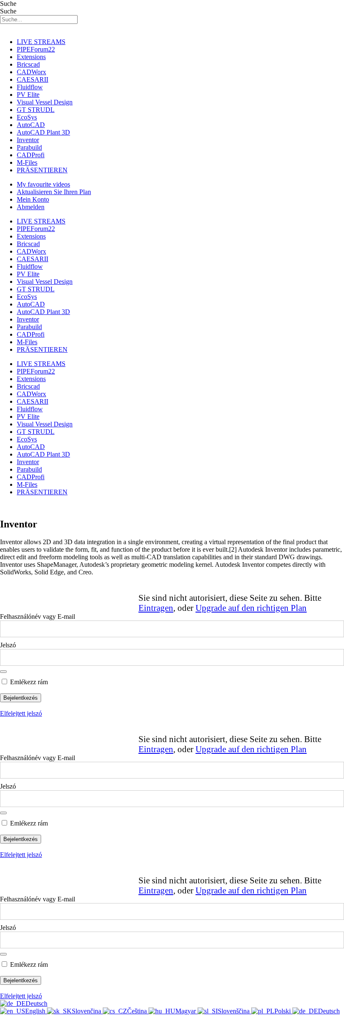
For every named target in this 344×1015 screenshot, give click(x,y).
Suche (8, 3)
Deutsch (36, 1003)
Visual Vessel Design (45, 102)
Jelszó (8, 645)
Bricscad (28, 64)
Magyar (186, 1011)
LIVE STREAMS (41, 41)
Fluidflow (30, 87)
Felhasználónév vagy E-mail (37, 616)
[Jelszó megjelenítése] (3, 671)
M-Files (27, 162)
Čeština (138, 1011)
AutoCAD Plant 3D (43, 132)
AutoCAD (31, 124)
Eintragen (155, 608)
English (36, 1011)
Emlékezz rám (28, 681)
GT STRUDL (36, 109)
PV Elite (28, 94)
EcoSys (27, 117)
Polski (283, 1011)
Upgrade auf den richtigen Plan (251, 608)
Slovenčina (87, 1011)
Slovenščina (234, 1011)
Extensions (31, 56)
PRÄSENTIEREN (42, 170)
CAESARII (32, 79)
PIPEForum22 (36, 49)
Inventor (28, 139)
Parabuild (29, 147)
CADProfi (30, 154)
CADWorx (31, 71)
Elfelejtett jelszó (21, 713)
